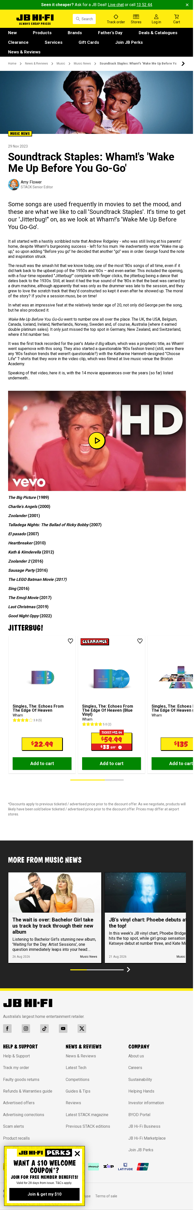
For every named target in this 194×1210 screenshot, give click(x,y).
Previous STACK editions (88, 1126)
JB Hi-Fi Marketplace (147, 1138)
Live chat (116, 4)
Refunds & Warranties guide (27, 1091)
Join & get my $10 (44, 1194)
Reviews (73, 1102)
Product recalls (16, 1138)
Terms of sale (106, 1196)
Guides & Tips (78, 1091)
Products (42, 32)
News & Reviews (24, 51)
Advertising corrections (23, 1114)
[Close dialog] (77, 1154)
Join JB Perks (129, 42)
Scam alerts (13, 1126)
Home (12, 63)
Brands (75, 32)
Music (61, 63)
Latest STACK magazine (87, 1114)
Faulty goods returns (21, 1079)
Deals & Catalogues (158, 32)
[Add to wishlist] (70, 641)
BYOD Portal (139, 1114)
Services (53, 42)
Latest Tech (76, 1067)
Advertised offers (19, 1102)
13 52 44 (144, 4)
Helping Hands (141, 1091)
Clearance (18, 42)
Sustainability (140, 1079)
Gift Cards (89, 42)
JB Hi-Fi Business (144, 1126)
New (12, 32)
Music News (82, 63)
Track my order (16, 1067)
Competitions (77, 1079)
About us (136, 1056)
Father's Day (110, 32)
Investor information (146, 1102)
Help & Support (16, 1056)
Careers (135, 1067)
